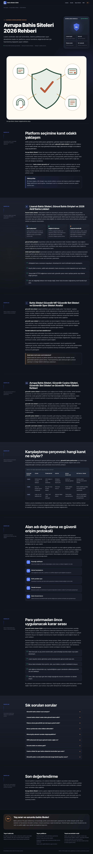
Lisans (66, 2)
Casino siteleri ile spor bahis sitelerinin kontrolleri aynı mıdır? (46, 751)
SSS (83, 2)
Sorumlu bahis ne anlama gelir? (36, 745)
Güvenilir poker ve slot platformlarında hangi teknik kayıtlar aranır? (47, 757)
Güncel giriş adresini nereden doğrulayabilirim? (41, 734)
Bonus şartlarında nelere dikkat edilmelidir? (40, 728)
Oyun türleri (78, 2)
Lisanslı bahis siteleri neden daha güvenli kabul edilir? (43, 717)
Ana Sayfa (6, 7)
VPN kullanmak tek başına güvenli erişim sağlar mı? (42, 740)
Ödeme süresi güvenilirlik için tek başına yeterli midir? (43, 723)
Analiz (71, 2)
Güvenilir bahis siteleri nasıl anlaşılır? (38, 711)
